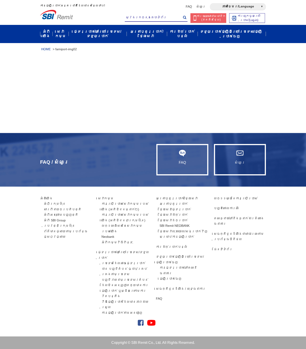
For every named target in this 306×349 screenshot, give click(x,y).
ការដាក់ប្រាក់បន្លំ (171, 247)
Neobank (107, 236)
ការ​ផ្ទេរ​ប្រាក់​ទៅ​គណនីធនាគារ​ (178, 270)
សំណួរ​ (201, 6)
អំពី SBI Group (55, 220)
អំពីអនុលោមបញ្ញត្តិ (61, 214)
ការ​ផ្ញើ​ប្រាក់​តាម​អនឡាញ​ (121, 312)
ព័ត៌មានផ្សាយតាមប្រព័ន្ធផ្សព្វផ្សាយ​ (66, 234)
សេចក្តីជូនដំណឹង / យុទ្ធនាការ (181, 288)
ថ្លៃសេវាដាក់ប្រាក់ (173, 214)
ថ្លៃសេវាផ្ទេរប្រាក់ (175, 209)
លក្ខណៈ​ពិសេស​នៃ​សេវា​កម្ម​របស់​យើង (121, 228)
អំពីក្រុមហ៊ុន (55, 203)
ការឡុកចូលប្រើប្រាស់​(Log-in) (249, 18)
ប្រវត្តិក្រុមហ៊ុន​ (59, 225)
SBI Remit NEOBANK (174, 225)
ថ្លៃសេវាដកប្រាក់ (173, 220)
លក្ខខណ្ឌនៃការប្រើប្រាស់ (236, 198)
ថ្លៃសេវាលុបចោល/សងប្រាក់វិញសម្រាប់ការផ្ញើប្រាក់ (183, 234)
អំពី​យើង (46, 198)
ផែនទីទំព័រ (223, 249)
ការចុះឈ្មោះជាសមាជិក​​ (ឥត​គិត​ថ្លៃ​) (211, 17)
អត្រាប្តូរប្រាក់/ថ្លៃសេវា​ (177, 198)
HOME (46, 49)
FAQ (189, 6)
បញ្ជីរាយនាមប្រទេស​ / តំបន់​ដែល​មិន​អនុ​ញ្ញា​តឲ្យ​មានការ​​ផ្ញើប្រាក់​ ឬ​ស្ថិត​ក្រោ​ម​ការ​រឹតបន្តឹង (125, 288)
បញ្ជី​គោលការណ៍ (226, 208)
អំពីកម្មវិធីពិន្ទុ (117, 242)
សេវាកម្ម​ (106, 198)
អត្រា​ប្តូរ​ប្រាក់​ (173, 203)
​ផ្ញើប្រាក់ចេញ (170, 278)
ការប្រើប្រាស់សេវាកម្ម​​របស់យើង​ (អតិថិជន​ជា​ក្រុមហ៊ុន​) (125, 217)
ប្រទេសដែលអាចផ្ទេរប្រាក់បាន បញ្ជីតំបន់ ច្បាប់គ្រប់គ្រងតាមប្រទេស (124, 268)
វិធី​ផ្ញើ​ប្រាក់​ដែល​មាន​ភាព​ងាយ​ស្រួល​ (125, 304)
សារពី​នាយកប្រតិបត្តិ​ (62, 209)
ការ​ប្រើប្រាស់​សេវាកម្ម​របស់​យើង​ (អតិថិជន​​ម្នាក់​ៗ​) (125, 206)
